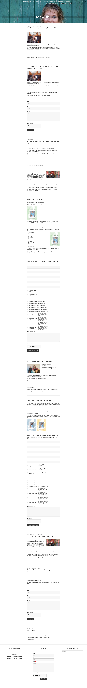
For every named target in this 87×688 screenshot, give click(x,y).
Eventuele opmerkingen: (31, 331)
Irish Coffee (48, 248)
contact (49, 252)
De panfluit (57, 3)
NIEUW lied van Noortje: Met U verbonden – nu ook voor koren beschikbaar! (14, 654)
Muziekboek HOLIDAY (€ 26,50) (33, 291)
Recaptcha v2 (29, 343)
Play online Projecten (49, 3)
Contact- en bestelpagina (66, 3)
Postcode (29, 454)
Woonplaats (29, 459)
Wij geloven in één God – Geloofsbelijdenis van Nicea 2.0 (14, 656)
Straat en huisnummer (31, 275)
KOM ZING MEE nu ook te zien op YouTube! (40, 167)
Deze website (31, 630)
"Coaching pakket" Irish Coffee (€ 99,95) (32, 328)
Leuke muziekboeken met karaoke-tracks (39, 400)
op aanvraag (32, 387)
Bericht (28, 111)
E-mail (28, 106)
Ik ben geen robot (30, 123)
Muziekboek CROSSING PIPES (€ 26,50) (32, 298)
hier (41, 391)
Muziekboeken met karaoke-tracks (65, 1)
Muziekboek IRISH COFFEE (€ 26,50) (33, 295)
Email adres (29, 270)
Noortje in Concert (27, 1)
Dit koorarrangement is (51, 92)
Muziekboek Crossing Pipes (35, 199)
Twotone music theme (17, 685)
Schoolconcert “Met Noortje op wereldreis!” (40, 361)
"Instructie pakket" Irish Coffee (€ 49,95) (33, 323)
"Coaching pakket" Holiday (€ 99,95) (33, 319)
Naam (28, 101)
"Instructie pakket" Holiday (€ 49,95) (33, 314)
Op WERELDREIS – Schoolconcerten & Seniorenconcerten (44, 1)
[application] (43, 20)
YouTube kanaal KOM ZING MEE (32, 190)
